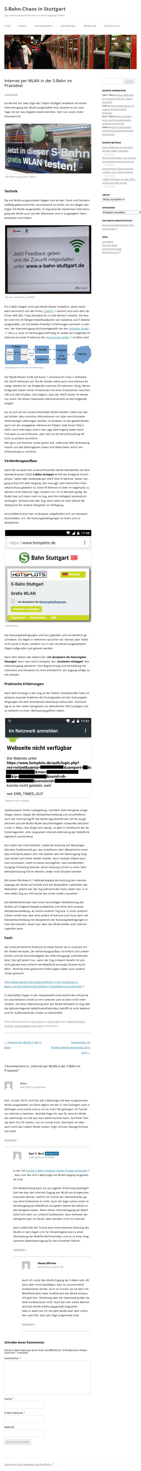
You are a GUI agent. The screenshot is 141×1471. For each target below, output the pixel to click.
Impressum (90, 26)
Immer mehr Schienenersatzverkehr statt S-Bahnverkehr (118, 170)
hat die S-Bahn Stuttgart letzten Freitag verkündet (56, 1170)
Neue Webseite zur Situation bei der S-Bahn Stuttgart (118, 98)
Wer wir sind (68, 26)
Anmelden (107, 241)
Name (9, 1398)
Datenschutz (112, 26)
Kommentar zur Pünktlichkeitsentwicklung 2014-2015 (71, 1047)
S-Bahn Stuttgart (76, 1021)
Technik (8, 1026)
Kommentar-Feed (112, 248)
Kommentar (12, 1358)
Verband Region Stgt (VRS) (28, 1026)
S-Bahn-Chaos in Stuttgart (35, 8)
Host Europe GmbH (57, 337)
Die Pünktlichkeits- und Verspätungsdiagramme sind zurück (117, 120)
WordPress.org (110, 252)
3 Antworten (11, 94)
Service (22, 26)
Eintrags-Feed (109, 245)
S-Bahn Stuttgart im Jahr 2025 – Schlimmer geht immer (119, 181)
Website (9, 1427)
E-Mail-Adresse (14, 1413)
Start (7, 26)
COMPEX (48, 311)
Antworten (10, 1140)
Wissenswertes (44, 26)
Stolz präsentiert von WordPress (34, 1464)
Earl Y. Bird (54, 1021)
